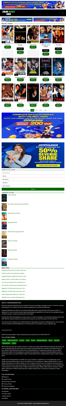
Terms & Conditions (9, 386)
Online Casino (7, 393)
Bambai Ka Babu (20, 77)
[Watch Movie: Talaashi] (20, 92)
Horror (50, 340)
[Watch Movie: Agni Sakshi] (33, 34)
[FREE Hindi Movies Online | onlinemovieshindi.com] (9, 12)
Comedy (22, 340)
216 (24, 110)
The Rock (58, 45)
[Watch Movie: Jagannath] (8, 92)
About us (6, 377)
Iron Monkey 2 (58, 77)
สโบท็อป (5, 398)
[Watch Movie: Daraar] (58, 92)
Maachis (7, 77)
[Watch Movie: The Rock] (58, 34)
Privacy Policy (7, 384)
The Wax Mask (33, 103)
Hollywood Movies (41, 340)
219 (36, 110)
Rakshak (7, 45)
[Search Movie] (59, 13)
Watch (8, 47)
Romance (56, 340)
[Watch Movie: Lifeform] (46, 66)
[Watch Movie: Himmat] (46, 92)
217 (28, 110)
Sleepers (20, 45)
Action (4, 340)
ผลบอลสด (6, 391)
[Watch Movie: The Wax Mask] (33, 92)
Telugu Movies (6, 343)
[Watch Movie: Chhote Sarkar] (33, 66)
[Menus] (62, 13)
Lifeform (45, 77)
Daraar (58, 103)
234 (46, 110)
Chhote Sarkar (33, 77)
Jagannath (8, 103)
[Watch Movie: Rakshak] (8, 34)
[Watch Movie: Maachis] (8, 66)
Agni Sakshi (33, 45)
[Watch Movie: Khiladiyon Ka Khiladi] (46, 34)
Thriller (14, 343)
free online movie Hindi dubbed (12, 323)
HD (3, 42)
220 (40, 110)
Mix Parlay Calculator (9, 381)
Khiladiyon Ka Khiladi (46, 45)
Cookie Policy (7, 379)
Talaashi (20, 103)
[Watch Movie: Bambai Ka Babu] (20, 66)
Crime (27, 340)
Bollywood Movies (12, 340)
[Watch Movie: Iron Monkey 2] (58, 66)
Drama (33, 340)
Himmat (45, 103)
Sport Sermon (7, 396)
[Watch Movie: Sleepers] (20, 34)
